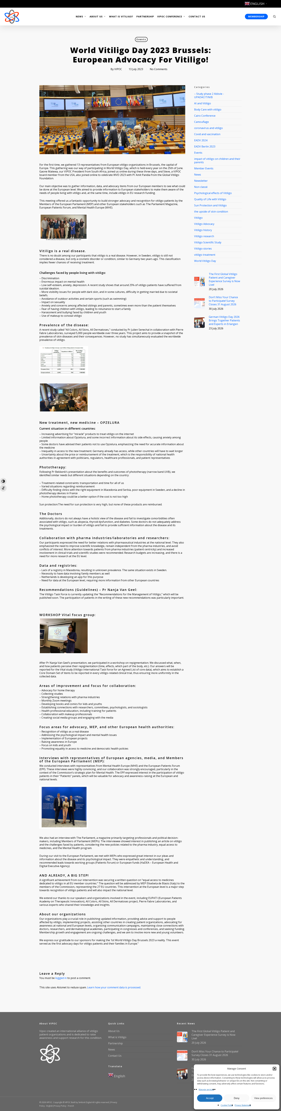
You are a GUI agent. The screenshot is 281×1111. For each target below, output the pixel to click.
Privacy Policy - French (64, 1106)
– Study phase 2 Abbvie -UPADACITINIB (209, 95)
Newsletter (201, 181)
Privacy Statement (243, 1105)
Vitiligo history (203, 230)
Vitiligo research (204, 236)
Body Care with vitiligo (207, 109)
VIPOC (118, 69)
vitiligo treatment (204, 254)
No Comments (158, 69)
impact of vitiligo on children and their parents (217, 160)
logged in (61, 978)
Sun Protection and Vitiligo (210, 205)
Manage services (206, 1089)
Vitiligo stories (203, 248)
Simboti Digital (85, 1102)
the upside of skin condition (211, 211)
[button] (274, 1068)
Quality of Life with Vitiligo (210, 199)
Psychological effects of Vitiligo (213, 193)
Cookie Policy (227, 1105)
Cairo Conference (204, 115)
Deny (237, 1098)
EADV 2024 (200, 140)
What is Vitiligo (117, 1037)
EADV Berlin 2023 (204, 146)
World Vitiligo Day (205, 261)
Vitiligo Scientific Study (207, 242)
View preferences (263, 1098)
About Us (114, 1031)
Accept (210, 1098)
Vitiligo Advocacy (204, 224)
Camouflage (201, 122)
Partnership (115, 1043)
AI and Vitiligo (202, 103)
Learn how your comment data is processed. (114, 987)
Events (141, 39)
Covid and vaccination (207, 134)
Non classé (200, 187)
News (197, 174)
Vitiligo (198, 218)
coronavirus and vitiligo (208, 128)
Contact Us (114, 1055)
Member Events (203, 168)
